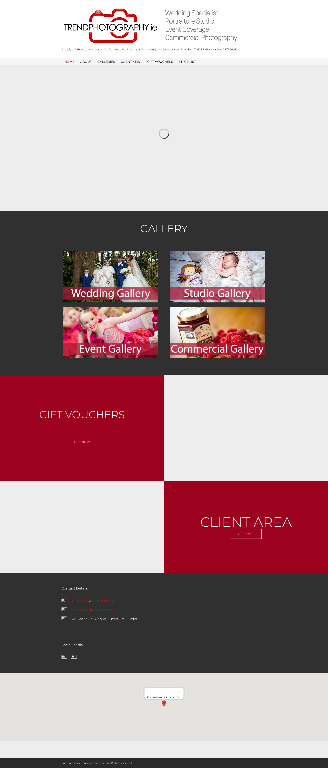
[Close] (179, 692)
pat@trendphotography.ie (94, 610)
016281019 (80, 601)
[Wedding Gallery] (110, 253)
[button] (164, 703)
